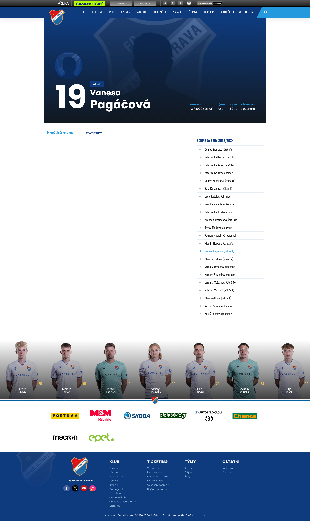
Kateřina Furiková (219, 165)
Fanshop (209, 12)
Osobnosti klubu (118, 497)
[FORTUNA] (65, 417)
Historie (113, 472)
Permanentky (154, 472)
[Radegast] (173, 417)
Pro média (115, 493)
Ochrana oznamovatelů (122, 501)
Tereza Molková (218, 228)
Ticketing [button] (97, 12)
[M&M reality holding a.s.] (101, 417)
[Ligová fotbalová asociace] (63, 4)
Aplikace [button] (126, 12)
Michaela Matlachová (221, 220)
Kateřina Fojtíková (220, 157)
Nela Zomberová (218, 314)
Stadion (113, 484)
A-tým (188, 468)
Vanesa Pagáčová (219, 251)
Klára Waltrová (218, 298)
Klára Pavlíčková (219, 259)
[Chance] (244, 417)
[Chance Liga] (89, 4)
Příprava (193, 12)
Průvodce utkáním (157, 476)
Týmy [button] (111, 12)
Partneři (225, 12)
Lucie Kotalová (218, 196)
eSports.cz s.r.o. (196, 515)
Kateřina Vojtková (219, 290)
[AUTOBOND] (209, 417)
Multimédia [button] (160, 12)
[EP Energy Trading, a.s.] (101, 439)
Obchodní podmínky (158, 484)
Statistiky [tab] (93, 133)
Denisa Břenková (218, 149)
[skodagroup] (137, 417)
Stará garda (116, 476)
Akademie (142, 12)
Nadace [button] (177, 12)
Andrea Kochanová (220, 181)
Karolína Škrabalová (220, 275)
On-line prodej (155, 480)
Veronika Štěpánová (220, 282)
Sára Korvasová (218, 188)
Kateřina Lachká (218, 212)
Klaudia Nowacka (219, 243)
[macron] (65, 439)
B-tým (188, 472)
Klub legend (116, 489)
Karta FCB (114, 505)
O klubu (113, 468)
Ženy (187, 476)
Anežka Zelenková (219, 306)
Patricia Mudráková (220, 235)
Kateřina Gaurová (219, 173)
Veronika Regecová (220, 267)
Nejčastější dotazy (157, 489)
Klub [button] (82, 12)
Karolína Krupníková (220, 204)
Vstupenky (153, 468)
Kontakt (113, 480)
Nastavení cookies (175, 515)
